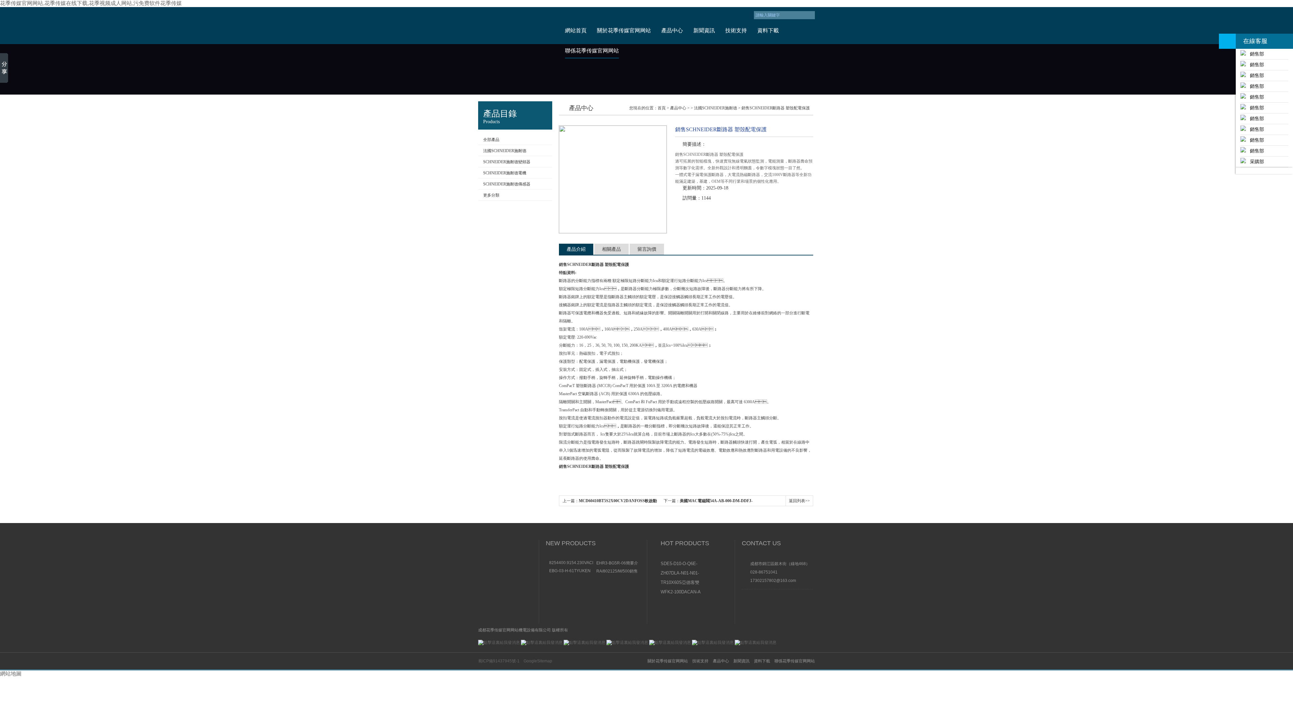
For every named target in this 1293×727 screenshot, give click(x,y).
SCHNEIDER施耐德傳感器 (506, 184)
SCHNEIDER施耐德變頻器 (506, 162)
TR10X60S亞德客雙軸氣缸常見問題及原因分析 (680, 583)
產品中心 (672, 30)
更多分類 (491, 195)
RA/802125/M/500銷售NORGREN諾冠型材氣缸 (617, 571)
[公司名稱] (516, 25)
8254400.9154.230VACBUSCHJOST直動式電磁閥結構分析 (571, 562)
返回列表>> (799, 500)
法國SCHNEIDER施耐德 (504, 150)
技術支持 (736, 30)
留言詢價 (646, 249)
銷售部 (1255, 54)
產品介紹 (576, 249)
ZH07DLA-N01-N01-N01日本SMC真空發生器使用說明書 (680, 573)
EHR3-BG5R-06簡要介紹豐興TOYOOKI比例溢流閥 (617, 563)
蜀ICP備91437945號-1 (499, 661)
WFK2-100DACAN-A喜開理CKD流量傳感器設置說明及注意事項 (681, 592)
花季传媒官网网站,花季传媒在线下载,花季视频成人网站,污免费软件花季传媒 (91, 3)
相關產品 (611, 249)
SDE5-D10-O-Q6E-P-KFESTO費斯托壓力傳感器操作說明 (680, 564)
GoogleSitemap (538, 661)
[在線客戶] (1227, 41)
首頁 (662, 108)
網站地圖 (11, 674)
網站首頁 (576, 30)
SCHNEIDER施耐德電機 (504, 173)
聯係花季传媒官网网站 (592, 51)
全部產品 (491, 139)
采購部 (1255, 161)
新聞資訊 (704, 30)
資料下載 (768, 30)
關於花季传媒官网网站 (624, 30)
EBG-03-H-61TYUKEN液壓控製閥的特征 (570, 570)
